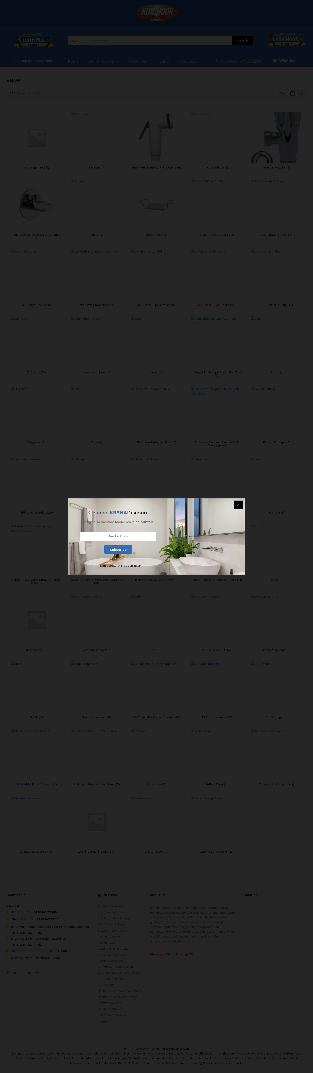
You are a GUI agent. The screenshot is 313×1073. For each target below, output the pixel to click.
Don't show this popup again (121, 566)
